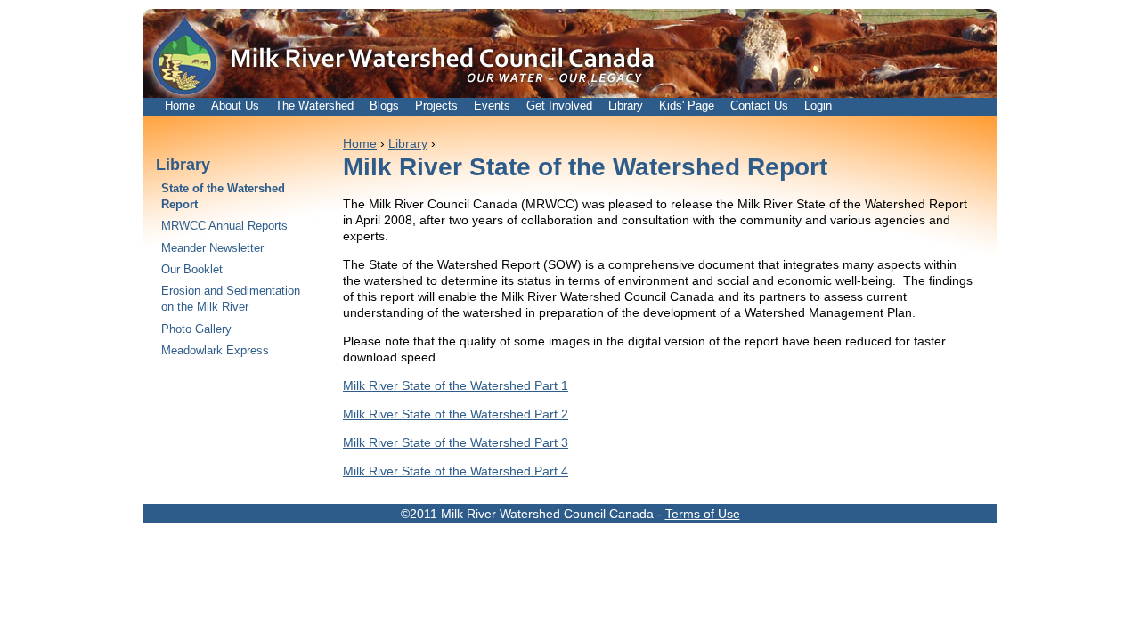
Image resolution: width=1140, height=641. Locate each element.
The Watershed (314, 105)
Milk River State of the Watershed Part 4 (455, 471)
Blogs (384, 105)
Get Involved (559, 105)
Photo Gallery (196, 329)
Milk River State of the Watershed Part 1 (455, 385)
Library (625, 105)
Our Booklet (192, 270)
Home (180, 105)
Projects (436, 105)
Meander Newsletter (212, 248)
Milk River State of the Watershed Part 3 (455, 442)
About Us (235, 105)
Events (492, 105)
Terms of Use (702, 514)
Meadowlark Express (215, 351)
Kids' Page (686, 105)
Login (818, 105)
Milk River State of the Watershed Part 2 (455, 414)
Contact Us (759, 105)
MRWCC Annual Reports (224, 226)
